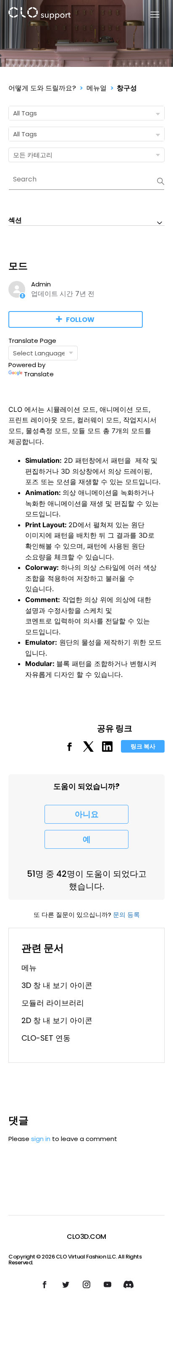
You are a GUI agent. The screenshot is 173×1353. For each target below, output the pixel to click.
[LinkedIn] (107, 749)
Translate (39, 374)
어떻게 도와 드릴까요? (42, 88)
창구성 (127, 88)
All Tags (25, 113)
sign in (40, 1138)
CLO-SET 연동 (46, 1038)
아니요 (87, 814)
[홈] (39, 15)
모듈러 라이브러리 (52, 1003)
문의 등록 (126, 914)
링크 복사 (143, 746)
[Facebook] (69, 749)
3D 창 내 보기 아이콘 (56, 985)
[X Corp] (88, 749)
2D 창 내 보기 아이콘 (56, 1020)
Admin (41, 284)
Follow (80, 319)
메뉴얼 (96, 88)
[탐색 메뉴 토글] (150, 15)
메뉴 (29, 967)
